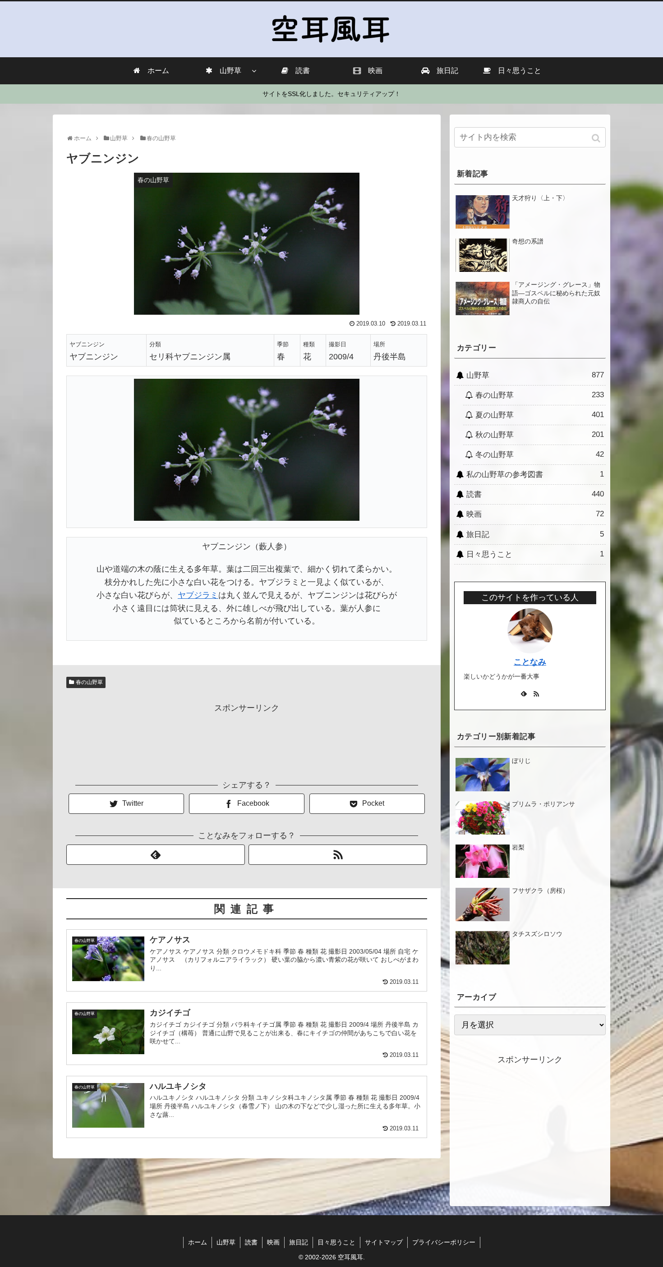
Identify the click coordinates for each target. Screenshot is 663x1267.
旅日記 (535, 534)
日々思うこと (535, 554)
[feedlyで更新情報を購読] (155, 855)
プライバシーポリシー (443, 1242)
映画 (535, 514)
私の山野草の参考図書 (535, 474)
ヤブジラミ (198, 595)
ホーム (197, 1242)
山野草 (535, 375)
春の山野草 (89, 682)
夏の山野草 (539, 414)
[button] (597, 138)
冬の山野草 (539, 454)
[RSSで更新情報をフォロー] (338, 855)
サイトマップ (384, 1242)
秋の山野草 (539, 434)
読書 (535, 494)
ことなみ (530, 661)
